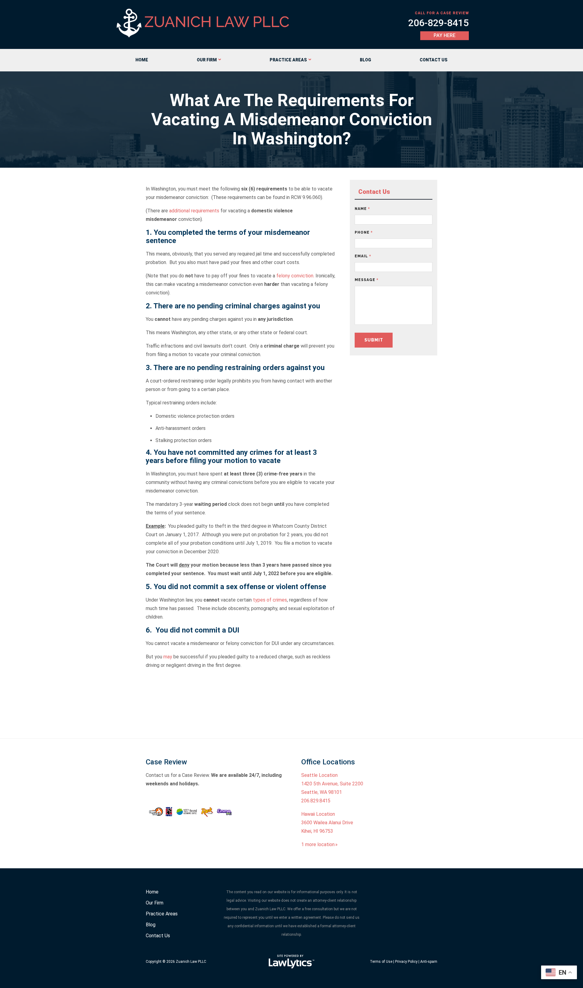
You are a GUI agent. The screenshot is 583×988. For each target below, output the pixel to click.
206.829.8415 (315, 801)
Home (141, 59)
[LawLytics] (291, 962)
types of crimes (270, 600)
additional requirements (194, 211)
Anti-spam (428, 961)
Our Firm (207, 59)
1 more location (318, 844)
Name (362, 209)
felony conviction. (295, 276)
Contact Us (434, 59)
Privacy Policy (406, 961)
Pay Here (444, 35)
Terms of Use (381, 961)
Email (363, 256)
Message (367, 280)
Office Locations (328, 762)
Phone (364, 232)
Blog (365, 59)
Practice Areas (288, 59)
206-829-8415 (438, 23)
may (167, 657)
